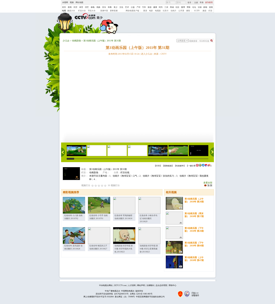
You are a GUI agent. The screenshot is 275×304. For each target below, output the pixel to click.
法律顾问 (150, 285)
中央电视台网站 (106, 285)
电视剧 (158, 11)
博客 (188, 7)
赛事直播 (114, 11)
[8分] (102, 185)
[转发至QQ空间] (200, 166)
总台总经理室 (161, 285)
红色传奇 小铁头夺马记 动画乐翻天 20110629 (148, 218)
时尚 (161, 7)
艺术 (127, 7)
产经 (138, 7)
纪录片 (166, 11)
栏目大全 (82, 11)
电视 (64, 11)
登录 (189, 2)
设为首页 (209, 2)
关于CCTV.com (120, 285)
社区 (177, 7)
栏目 (210, 11)
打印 (158, 166)
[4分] (95, 185)
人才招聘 (132, 285)
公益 (133, 7)
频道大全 (71, 11)
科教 (110, 7)
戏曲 (98, 7)
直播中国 (104, 11)
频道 (204, 11)
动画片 (173, 11)
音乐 (104, 7)
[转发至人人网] (203, 166)
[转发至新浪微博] (209, 166)
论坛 (194, 7)
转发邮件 (180, 166)
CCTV (197, 11)
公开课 (181, 11)
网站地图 (79, 2)
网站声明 (141, 285)
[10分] (105, 185)
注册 (196, 2)
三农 (166, 7)
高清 (145, 11)
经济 (75, 7)
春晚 (93, 7)
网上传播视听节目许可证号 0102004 (99, 297)
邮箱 (205, 7)
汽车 (144, 7)
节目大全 (91, 11)
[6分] (99, 185)
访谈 (200, 7)
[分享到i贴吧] (206, 166)
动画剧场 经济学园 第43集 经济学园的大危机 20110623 (124, 249)
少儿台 (66, 40)
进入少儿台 (146, 54)
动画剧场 (76, 40)
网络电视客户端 (132, 11)
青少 (115, 7)
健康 (155, 7)
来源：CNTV (160, 54)
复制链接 (168, 166)
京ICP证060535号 (121, 294)
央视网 (65, 2)
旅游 (150, 7)
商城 (172, 7)
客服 (202, 2)
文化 (121, 7)
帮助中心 (172, 285)
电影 (151, 11)
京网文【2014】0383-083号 (141, 294)
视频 (72, 2)
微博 (183, 7)
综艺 (87, 7)
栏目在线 (124, 172)
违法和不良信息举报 (104, 294)
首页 (64, 7)
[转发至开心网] (197, 166)
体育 (81, 7)
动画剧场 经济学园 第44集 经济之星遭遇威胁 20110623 (149, 249)
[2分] (92, 185)
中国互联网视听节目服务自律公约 (150, 297)
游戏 (211, 7)
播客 (188, 11)
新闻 (70, 7)
